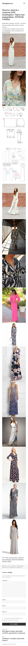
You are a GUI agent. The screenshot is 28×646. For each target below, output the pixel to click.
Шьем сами (19, 567)
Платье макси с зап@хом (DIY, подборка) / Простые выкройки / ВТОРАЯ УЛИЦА (13, 559)
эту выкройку (6, 30)
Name (4, 599)
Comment (5, 580)
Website (4, 611)
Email (4, 605)
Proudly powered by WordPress (9, 644)
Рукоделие (12, 567)
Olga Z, (14, 566)
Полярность (7, 3)
